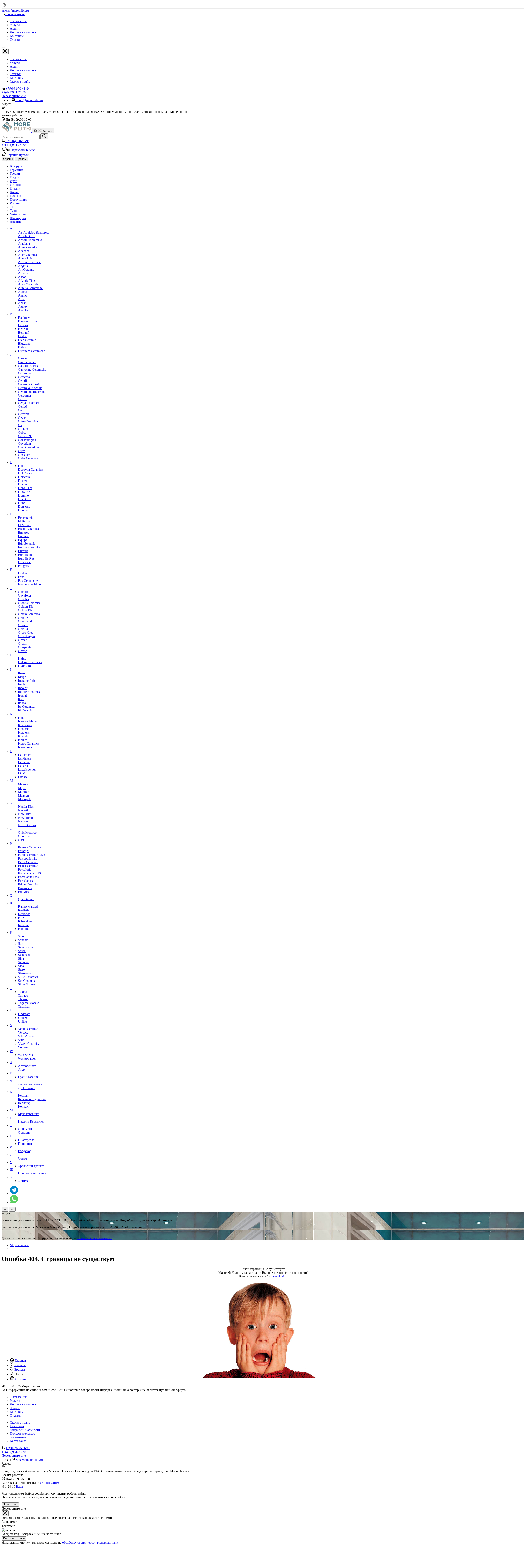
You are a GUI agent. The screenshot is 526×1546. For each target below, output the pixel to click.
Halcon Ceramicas (30, 662)
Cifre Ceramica (28, 421)
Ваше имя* (9, 1521)
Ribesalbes (25, 921)
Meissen (23, 795)
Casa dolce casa (28, 366)
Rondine (23, 929)
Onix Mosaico (27, 832)
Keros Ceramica (28, 743)
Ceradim (23, 380)
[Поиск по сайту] (44, 136)
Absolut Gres (26, 236)
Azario (22, 295)
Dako (21, 466)
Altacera (23, 251)
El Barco (24, 521)
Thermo (23, 999)
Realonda (24, 914)
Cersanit (23, 414)
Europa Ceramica (29, 547)
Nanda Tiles (26, 806)
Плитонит (25, 1143)
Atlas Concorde (28, 284)
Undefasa (24, 1014)
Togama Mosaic (28, 1003)
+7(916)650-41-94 (18, 88)
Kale (21, 717)
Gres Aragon (26, 636)
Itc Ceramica (26, 706)
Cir (20, 425)
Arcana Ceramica (29, 262)
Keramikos (25, 725)
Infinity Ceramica (29, 691)
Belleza (23, 325)
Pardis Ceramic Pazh (31, 854)
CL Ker (23, 428)
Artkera (23, 273)
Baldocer (24, 317)
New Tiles (24, 814)
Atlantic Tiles (26, 280)
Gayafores (24, 595)
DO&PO (24, 491)
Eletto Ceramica (28, 528)
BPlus (22, 347)
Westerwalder (27, 1058)
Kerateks (24, 732)
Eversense (24, 562)
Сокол (22, 1158)
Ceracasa (24, 377)
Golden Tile (25, 606)
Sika (21, 958)
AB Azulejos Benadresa (33, 232)
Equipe (22, 540)
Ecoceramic (25, 517)
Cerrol (22, 410)
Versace (23, 1032)
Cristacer (24, 454)
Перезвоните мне (14, 1538)
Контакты (17, 77)
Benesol (23, 328)
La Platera (24, 758)
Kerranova (25, 747)
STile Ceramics (28, 977)
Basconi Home (27, 321)
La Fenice (24, 754)
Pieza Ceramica (28, 862)
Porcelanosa (26, 880)
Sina (21, 966)
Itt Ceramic (25, 710)
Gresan (22, 640)
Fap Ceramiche (28, 580)
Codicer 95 (25, 436)
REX (21, 917)
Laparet (23, 766)
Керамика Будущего (32, 1099)
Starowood (25, 973)
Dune (21, 503)
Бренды (21, 159)
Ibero (21, 673)
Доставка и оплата (23, 70)
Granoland (25, 621)
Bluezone (24, 343)
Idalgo (22, 677)
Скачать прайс (20, 81)
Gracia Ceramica (29, 614)
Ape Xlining (26, 258)
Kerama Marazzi (29, 721)
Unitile (22, 1021)
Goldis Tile (25, 610)
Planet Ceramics (28, 866)
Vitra (21, 1040)
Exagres (23, 566)
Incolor (22, 688)
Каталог (20, 1365)
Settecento (24, 954)
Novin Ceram (27, 825)
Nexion (23, 821)
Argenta (23, 266)
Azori (21, 299)
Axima (22, 291)
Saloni (22, 936)
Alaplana (24, 243)
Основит (24, 1132)
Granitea (23, 617)
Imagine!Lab (26, 680)
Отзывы (15, 74)
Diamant (23, 484)
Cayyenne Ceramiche (32, 369)
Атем (21, 1069)
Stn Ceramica (27, 980)
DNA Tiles (25, 488)
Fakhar (22, 573)
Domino (23, 495)
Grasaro (23, 625)
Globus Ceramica (29, 603)
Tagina (22, 991)
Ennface (23, 536)
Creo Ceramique (28, 447)
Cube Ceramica (28, 458)
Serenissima (25, 947)
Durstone (24, 506)
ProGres (23, 891)
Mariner (23, 791)
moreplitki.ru (279, 1276)
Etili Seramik (26, 543)
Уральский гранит (31, 1166)
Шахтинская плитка (32, 1173)
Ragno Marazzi (28, 906)
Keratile (23, 736)
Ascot (22, 277)
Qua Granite (26, 899)
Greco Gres (25, 632)
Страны (8, 159)
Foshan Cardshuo (29, 584)
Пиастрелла (26, 1140)
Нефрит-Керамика (31, 1121)
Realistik (23, 910)
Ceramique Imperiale (31, 391)
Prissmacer (25, 888)
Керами (23, 1095)
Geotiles (23, 599)
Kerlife (22, 740)
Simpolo (23, 962)
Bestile (22, 336)
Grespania (24, 647)
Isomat (22, 695)
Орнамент (25, 1129)
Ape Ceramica (27, 254)
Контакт (24, 1106)
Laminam (24, 762)
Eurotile (23, 551)
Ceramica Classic (29, 384)
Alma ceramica (28, 247)
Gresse (22, 651)
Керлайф (24, 1103)
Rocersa (23, 925)
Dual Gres (24, 499)
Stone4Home (26, 984)
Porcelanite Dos (28, 877)
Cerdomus (24, 395)
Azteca (22, 303)
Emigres (23, 532)
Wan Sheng (25, 1054)
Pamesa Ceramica (29, 847)
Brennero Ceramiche (31, 351)
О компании (18, 59)
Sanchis (23, 940)
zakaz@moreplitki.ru (15, 10)
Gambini (23, 591)
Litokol (23, 777)
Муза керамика (28, 1114)
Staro (21, 969)
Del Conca (25, 473)
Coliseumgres (27, 440)
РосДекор (24, 1151)
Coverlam (24, 443)
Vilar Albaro (26, 1036)
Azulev (23, 306)
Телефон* (8, 1526)
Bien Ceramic (27, 340)
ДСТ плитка (26, 1088)
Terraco (23, 995)
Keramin (23, 729)
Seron (22, 951)
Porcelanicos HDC (30, 873)
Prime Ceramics (28, 884)
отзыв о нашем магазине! (94, 1238)
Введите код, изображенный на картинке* (31, 1534)
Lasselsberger (27, 769)
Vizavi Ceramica (29, 1043)
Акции (15, 66)
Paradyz (23, 851)
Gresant (23, 643)
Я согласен (10, 1504)
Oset (21, 840)
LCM (21, 773)
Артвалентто (27, 1066)
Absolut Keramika (30, 240)
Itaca (21, 699)
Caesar (22, 358)
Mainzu (23, 784)
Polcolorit (24, 869)
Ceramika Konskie (30, 388)
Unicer (22, 1017)
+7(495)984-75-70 (14, 92)
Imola (21, 684)
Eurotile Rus (26, 558)
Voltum (23, 1047)
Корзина (21, 1379)
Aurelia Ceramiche (30, 288)
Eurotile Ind (25, 554)
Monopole (24, 799)
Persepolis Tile (27, 858)
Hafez (22, 658)
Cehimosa (24, 373)
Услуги (15, 63)
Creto (21, 451)
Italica (22, 703)
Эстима (23, 1180)
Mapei (22, 788)
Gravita (23, 628)
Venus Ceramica (28, 1029)
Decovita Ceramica (30, 469)
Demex (23, 480)
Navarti (23, 810)
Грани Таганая (28, 1077)
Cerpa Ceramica (28, 403)
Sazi (21, 943)
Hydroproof (25, 666)
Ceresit (22, 399)
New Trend (25, 817)
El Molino (24, 525)
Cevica (22, 417)
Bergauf (23, 332)
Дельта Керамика (30, 1084)
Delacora (24, 477)
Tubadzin (24, 1006)
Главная (20, 1360)
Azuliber (23, 310)
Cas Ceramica (27, 362)
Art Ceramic (26, 269)
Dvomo (23, 510)
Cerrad (22, 406)
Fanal (21, 577)
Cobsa (22, 432)
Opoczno (24, 836)
